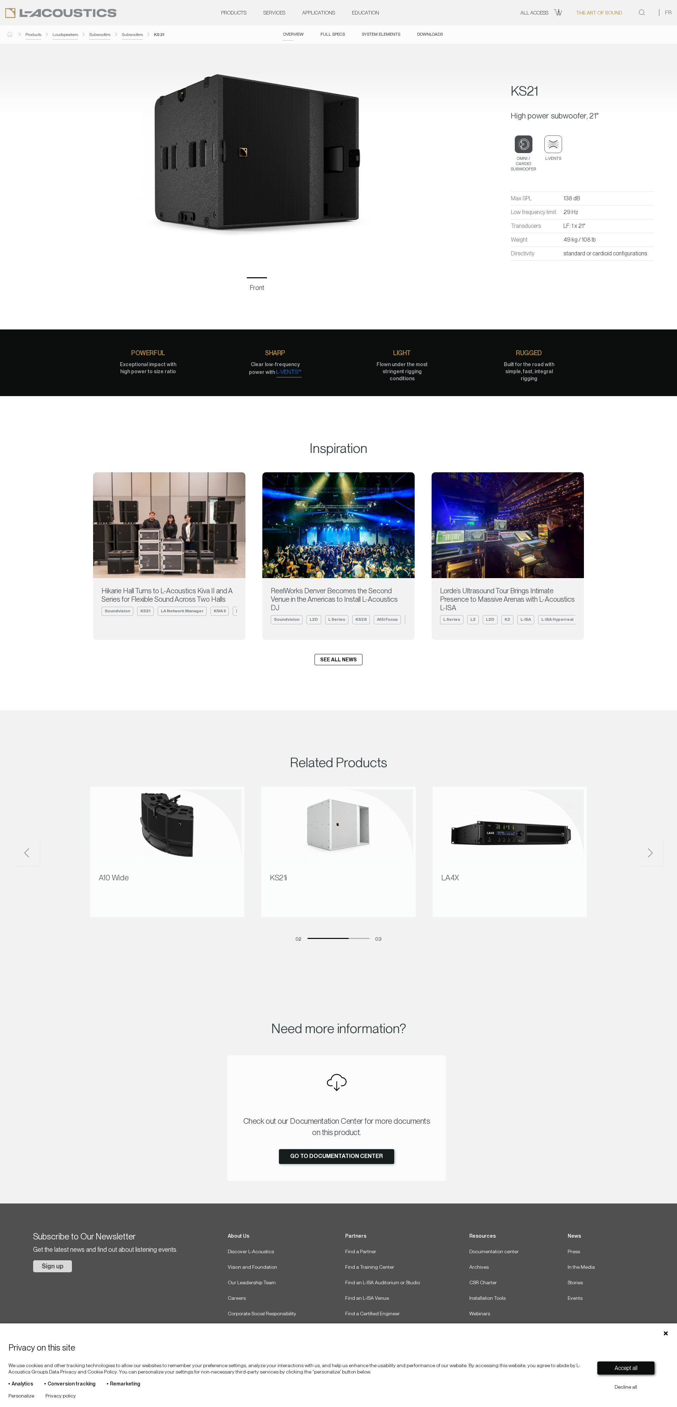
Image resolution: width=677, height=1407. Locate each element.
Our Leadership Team (252, 1282)
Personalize (21, 1396)
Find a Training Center (369, 1267)
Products (233, 13)
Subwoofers (99, 34)
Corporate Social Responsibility (262, 1313)
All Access (534, 13)
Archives (479, 1267)
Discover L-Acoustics (251, 1251)
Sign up (52, 1266)
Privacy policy (60, 1396)
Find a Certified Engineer (372, 1313)
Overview (293, 34)
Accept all (626, 1368)
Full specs (333, 34)
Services (274, 13)
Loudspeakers (65, 34)
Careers (237, 1298)
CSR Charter (483, 1282)
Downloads (430, 34)
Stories (575, 1282)
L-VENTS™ (288, 372)
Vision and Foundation (252, 1267)
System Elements (381, 34)
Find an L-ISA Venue (367, 1298)
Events (575, 1298)
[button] (51, 854)
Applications (318, 13)
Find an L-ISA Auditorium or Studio (382, 1282)
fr (668, 12)
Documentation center (494, 1251)
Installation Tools (487, 1298)
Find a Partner (360, 1251)
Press (574, 1251)
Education (365, 13)
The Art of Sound (599, 13)
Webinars (479, 1313)
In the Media (581, 1267)
